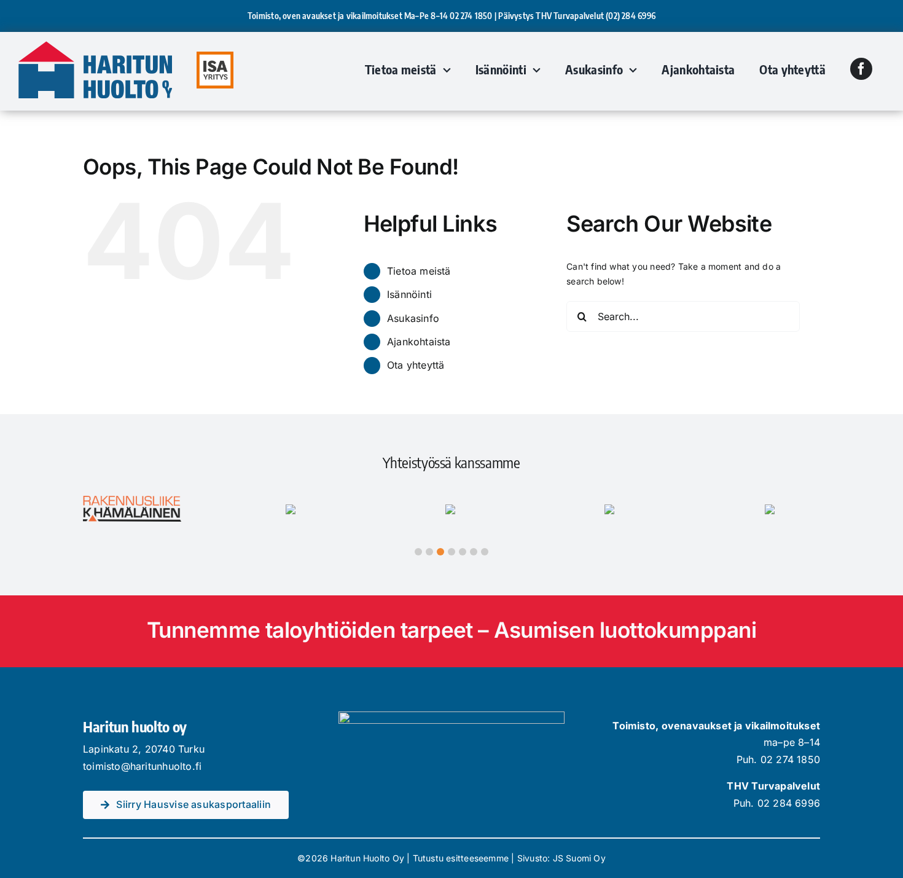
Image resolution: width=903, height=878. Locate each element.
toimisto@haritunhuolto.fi (142, 766)
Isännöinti (409, 294)
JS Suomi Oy (579, 858)
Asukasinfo (413, 318)
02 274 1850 (471, 15)
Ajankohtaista (419, 341)
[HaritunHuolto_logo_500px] (95, 45)
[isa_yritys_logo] (215, 55)
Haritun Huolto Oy (367, 858)
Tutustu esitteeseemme (461, 858)
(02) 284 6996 (630, 15)
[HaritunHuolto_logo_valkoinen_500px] (451, 715)
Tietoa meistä (419, 271)
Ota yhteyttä (416, 365)
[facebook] (861, 69)
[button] (418, 551)
